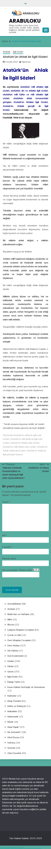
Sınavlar (11, 747)
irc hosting (12, 847)
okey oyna (2, 847)
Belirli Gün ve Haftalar (18, 614)
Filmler (10, 666)
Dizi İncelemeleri (15, 655)
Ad (4, 535)
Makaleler (12, 711)
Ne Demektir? (14, 732)
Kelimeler (11, 695)
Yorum (6, 501)
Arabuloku (25, 20)
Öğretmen (26, 62)
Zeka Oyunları (14, 753)
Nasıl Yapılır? (13, 727)
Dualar (10, 661)
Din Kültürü (12, 650)
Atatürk (6, 51)
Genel (10, 671)
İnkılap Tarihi (13, 681)
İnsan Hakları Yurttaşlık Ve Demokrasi (26, 687)
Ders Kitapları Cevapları (19, 640)
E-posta (7, 546)
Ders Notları (13, 645)
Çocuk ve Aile (14, 635)
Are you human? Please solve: (17, 570)
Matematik (12, 716)
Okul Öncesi (13, 737)
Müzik (10, 721)
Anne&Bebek (14, 603)
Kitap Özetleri (14, 701)
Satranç (11, 742)
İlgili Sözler (18, 51)
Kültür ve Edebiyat (16, 706)
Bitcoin (10, 624)
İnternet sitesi (9, 558)
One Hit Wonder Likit (18, 847)
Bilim (9, 619)
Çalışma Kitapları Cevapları (20, 629)
